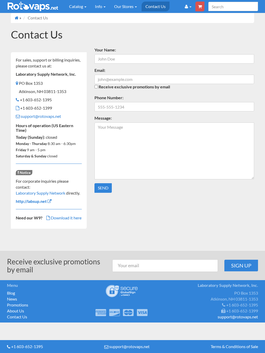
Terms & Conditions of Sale (234, 346)
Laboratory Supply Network (40, 192)
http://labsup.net (31, 201)
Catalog (76, 6)
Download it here (66, 217)
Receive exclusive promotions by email (134, 86)
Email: (99, 70)
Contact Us (155, 6)
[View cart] (199, 6)
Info (99, 6)
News (12, 298)
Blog (11, 292)
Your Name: (105, 49)
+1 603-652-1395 (27, 346)
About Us (15, 310)
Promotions (17, 304)
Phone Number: (108, 97)
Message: (103, 118)
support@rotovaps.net (41, 116)
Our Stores (124, 6)
